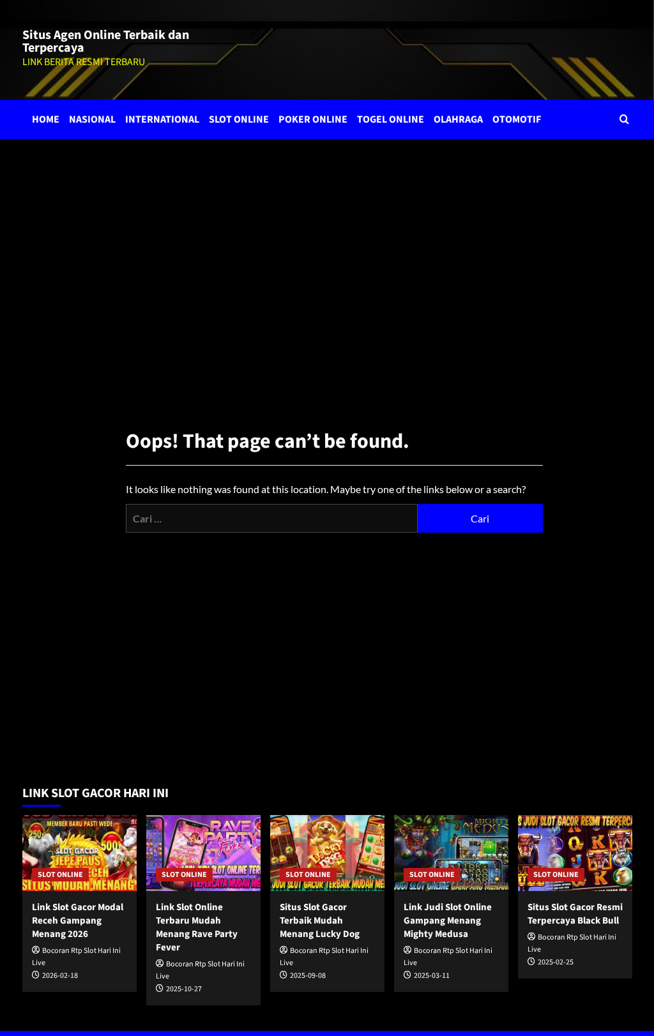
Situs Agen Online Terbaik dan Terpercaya (105, 41)
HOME (45, 119)
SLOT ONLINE (239, 119)
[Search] (624, 119)
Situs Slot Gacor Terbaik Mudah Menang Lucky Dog (320, 921)
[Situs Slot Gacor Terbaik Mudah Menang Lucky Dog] (327, 853)
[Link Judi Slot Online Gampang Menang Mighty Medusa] (451, 853)
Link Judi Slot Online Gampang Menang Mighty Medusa (448, 921)
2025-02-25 (556, 962)
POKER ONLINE (312, 119)
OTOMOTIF (516, 119)
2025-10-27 (184, 989)
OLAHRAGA (458, 119)
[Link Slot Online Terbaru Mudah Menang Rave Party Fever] (203, 853)
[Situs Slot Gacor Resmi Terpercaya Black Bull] (575, 853)
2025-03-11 (432, 975)
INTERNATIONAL (162, 119)
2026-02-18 (60, 975)
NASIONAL (92, 119)
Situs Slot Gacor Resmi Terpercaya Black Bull (575, 914)
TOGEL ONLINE (390, 119)
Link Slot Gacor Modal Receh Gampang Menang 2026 (77, 921)
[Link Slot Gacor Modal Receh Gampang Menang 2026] (79, 853)
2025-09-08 (308, 975)
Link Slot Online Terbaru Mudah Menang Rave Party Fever (197, 927)
